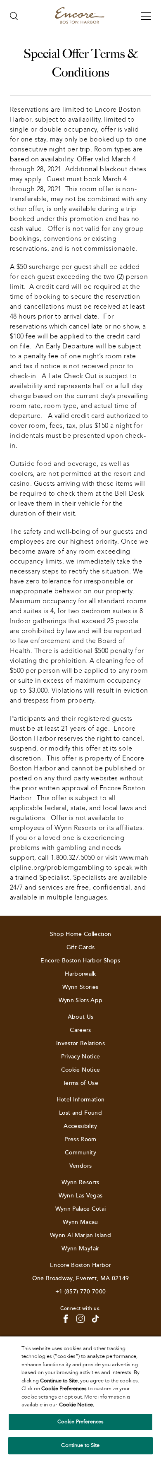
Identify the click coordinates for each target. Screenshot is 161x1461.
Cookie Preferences (80, 1421)
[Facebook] (66, 1319)
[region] (80, 1398)
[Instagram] (80, 1319)
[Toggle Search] (14, 16)
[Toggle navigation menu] (146, 16)
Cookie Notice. (76, 1404)
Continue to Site (80, 1445)
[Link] (79, 16)
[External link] (95, 1319)
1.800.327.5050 (73, 857)
